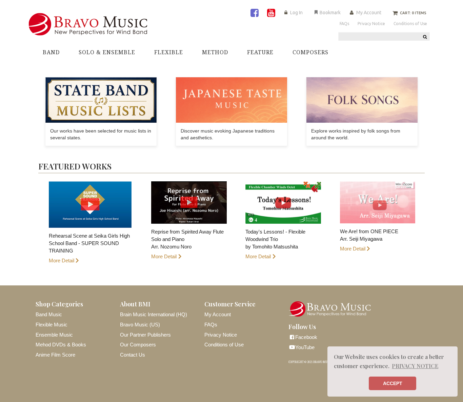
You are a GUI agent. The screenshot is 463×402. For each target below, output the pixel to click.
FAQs (210, 324)
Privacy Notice (220, 335)
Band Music (49, 314)
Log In (296, 12)
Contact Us (132, 355)
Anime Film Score (55, 355)
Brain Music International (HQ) (153, 314)
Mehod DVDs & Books (61, 344)
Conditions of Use (224, 344)
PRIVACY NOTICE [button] (415, 365)
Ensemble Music (54, 335)
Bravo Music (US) (140, 324)
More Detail (61, 260)
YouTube (305, 347)
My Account (368, 12)
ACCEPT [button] (392, 383)
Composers (310, 52)
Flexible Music (51, 324)
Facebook (306, 337)
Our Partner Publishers (145, 335)
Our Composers (138, 344)
